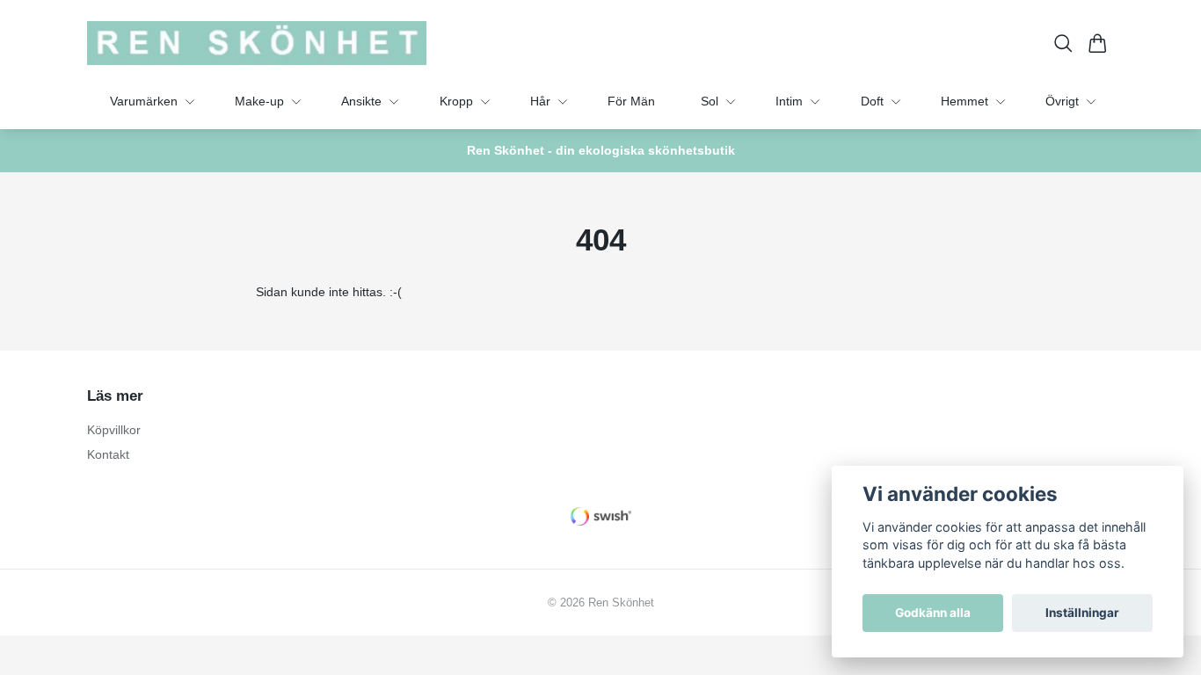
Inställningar (1082, 613)
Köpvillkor (114, 430)
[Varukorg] (1098, 43)
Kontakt (108, 454)
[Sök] (1063, 43)
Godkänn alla (933, 613)
